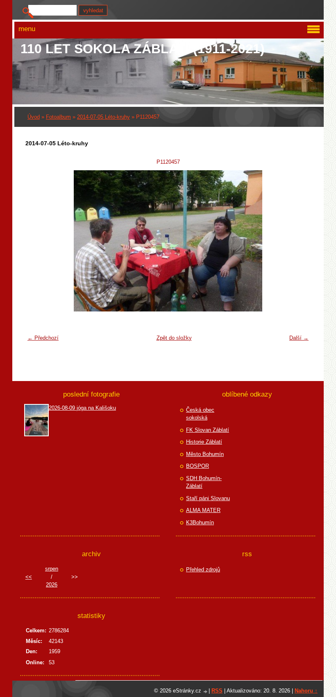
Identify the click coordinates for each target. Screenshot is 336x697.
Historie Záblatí (204, 442)
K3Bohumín (200, 522)
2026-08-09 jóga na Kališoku (82, 408)
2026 (51, 585)
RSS (216, 691)
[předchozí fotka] (36, 240)
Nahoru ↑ (306, 691)
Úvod (33, 117)
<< (28, 577)
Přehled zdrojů (203, 569)
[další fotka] (299, 240)
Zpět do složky (174, 338)
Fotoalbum (58, 117)
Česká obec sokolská (200, 414)
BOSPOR (197, 466)
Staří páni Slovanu (208, 498)
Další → (299, 338)
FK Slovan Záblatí (207, 430)
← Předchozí (43, 338)
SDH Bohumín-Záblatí (204, 482)
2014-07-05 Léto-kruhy (103, 117)
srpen (51, 569)
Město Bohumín (205, 454)
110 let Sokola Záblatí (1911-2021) (142, 48)
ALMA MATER (203, 510)
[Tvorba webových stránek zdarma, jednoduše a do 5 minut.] (206, 691)
